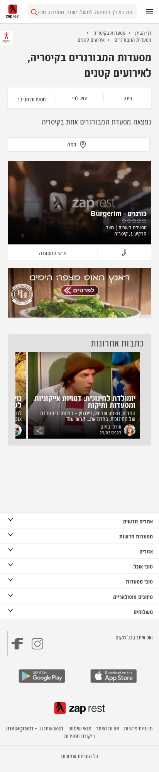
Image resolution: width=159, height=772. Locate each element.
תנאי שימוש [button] (79, 728)
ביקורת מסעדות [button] (79, 735)
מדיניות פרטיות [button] (138, 728)
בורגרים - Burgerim (119, 213)
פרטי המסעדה (52, 252)
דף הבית (143, 32)
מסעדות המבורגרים (132, 39)
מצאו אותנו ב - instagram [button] (34, 728)
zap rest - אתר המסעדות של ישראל (13, 11)
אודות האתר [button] (107, 728)
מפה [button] (72, 144)
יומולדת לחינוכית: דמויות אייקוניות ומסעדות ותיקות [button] (84, 401)
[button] (124, 253)
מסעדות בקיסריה (109, 32)
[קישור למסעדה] (79, 293)
